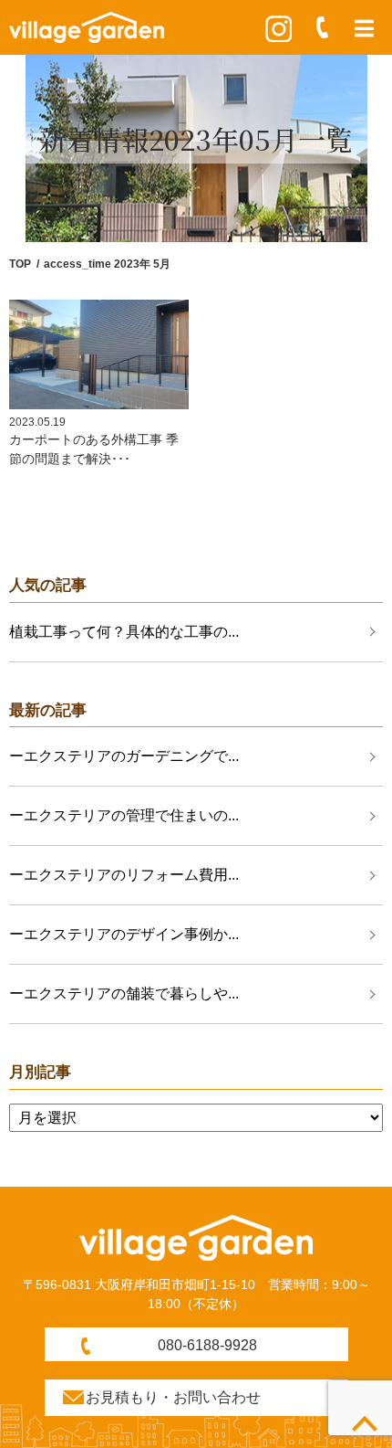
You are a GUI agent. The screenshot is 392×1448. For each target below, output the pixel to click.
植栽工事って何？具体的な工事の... (124, 631)
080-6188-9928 (207, 1345)
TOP (20, 264)
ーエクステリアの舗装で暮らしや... (124, 993)
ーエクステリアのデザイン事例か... (124, 934)
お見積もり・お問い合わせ (173, 1397)
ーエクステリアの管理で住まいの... (124, 815)
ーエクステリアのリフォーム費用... (124, 875)
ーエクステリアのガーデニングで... (124, 756)
